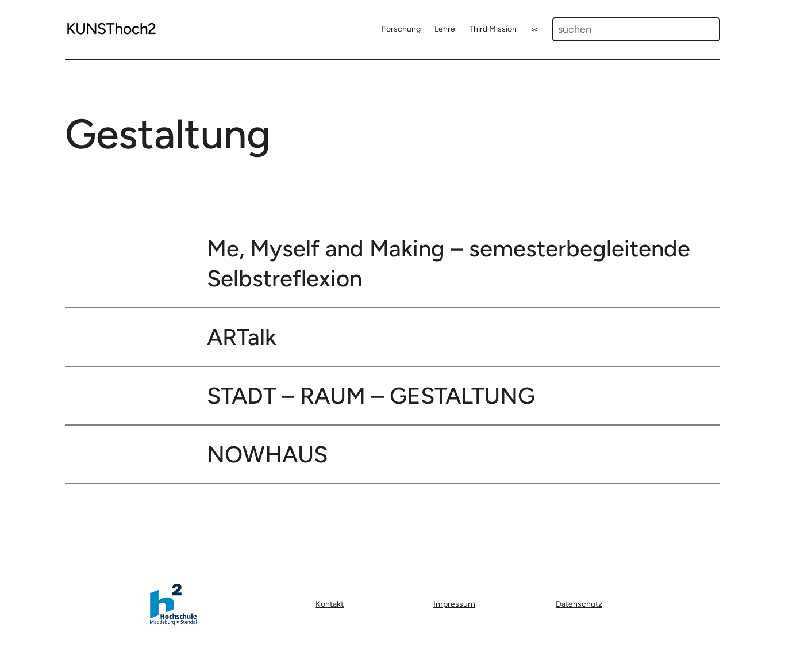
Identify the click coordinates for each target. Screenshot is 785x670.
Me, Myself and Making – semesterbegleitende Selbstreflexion (448, 263)
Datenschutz (579, 604)
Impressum (454, 604)
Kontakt (329, 604)
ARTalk (241, 337)
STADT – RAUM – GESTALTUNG (371, 395)
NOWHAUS (267, 454)
